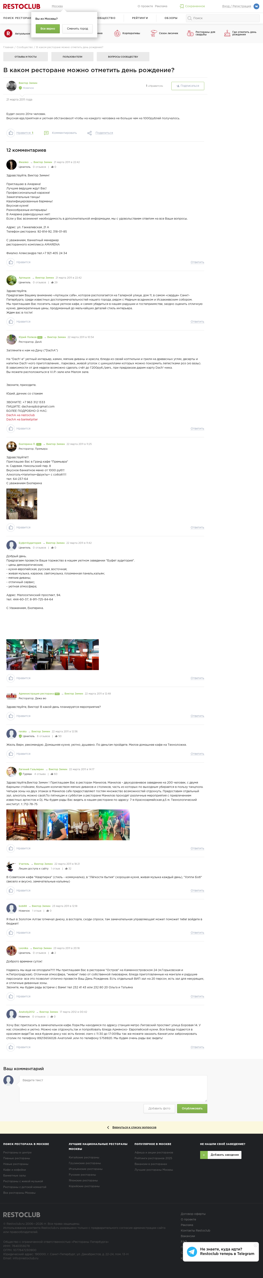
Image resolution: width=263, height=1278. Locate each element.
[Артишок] (11, 280)
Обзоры (171, 18)
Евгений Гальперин (32, 769)
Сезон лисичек (168, 33)
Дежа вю (40, 698)
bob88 (23, 906)
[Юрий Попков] (11, 340)
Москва (57, 6)
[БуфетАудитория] (11, 545)
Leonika (24, 948)
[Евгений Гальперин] (11, 772)
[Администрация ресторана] (11, 696)
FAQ (184, 1242)
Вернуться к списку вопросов (134, 1127)
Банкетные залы (14, 1176)
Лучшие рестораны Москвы (154, 1170)
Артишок (25, 278)
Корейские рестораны (84, 1186)
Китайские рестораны (84, 1157)
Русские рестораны (82, 1175)
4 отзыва (40, 774)
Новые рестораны (15, 1164)
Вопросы (123, 57)
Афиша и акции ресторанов (154, 1153)
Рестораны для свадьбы (205, 33)
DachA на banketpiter (22, 419)
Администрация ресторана (37, 694)
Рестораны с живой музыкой (23, 1181)
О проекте (145, 6)
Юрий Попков (28, 337)
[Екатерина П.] (11, 446)
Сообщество (104, 18)
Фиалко (24, 162)
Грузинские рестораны (85, 1163)
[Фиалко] (11, 165)
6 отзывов (43, 736)
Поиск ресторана (18, 18)
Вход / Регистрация (236, 6)
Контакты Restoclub (195, 1230)
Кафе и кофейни (14, 1170)
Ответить (197, 262)
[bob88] (11, 908)
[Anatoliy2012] (11, 1014)
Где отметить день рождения (244, 33)
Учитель (24, 864)
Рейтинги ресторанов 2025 (153, 1158)
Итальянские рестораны (86, 1169)
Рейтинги (140, 18)
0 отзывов (39, 167)
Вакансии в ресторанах (151, 1164)
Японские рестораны (83, 1181)
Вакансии (188, 1236)
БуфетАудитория (30, 543)
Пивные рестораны (16, 1158)
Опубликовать (192, 1108)
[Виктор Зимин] (11, 86)
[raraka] (11, 734)
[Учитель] (11, 866)
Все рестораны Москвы (19, 1193)
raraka (23, 731)
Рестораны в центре (17, 1153)
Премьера (41, 449)
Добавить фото (159, 1108)
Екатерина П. (27, 444)
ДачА (38, 342)
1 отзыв (55, 869)
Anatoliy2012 (27, 1012)
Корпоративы (131, 33)
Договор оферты (193, 1214)
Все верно (47, 29)
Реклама (161, 6)
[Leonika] (11, 951)
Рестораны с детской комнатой (24, 1187)
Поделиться (104, 133)
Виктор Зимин (28, 83)
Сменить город (77, 29)
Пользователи (72, 57)
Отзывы (26, 57)
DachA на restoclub (20, 415)
